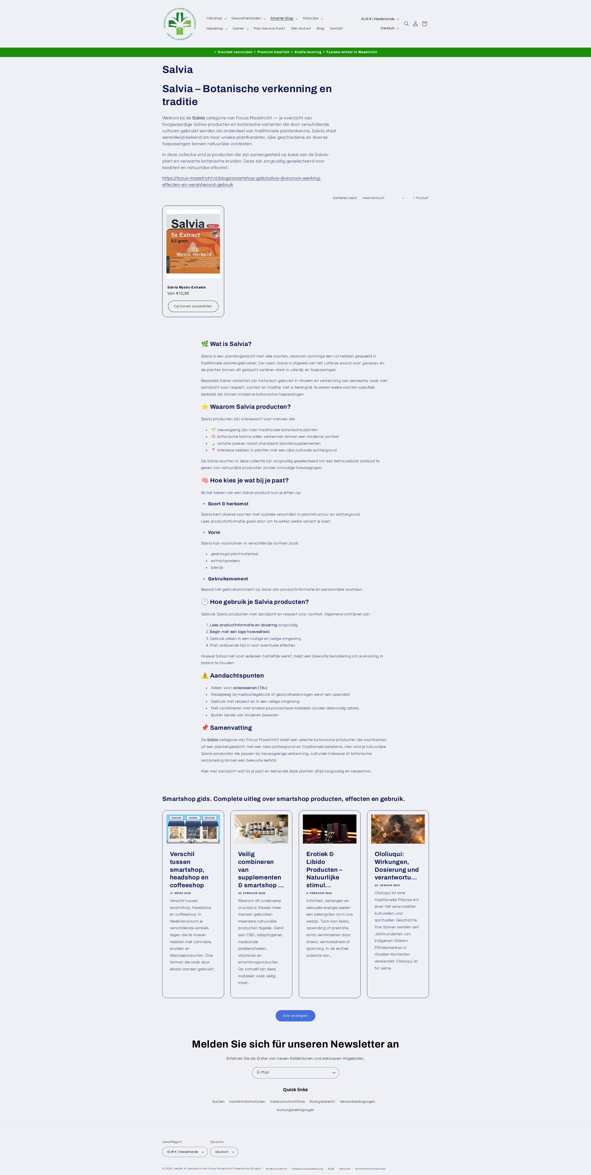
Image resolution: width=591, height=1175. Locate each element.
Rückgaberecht (322, 1101)
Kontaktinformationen (247, 1101)
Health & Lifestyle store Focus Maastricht (203, 1168)
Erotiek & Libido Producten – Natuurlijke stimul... (324, 870)
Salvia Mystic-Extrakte (186, 287)
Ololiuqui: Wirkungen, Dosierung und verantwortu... (396, 866)
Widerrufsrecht (276, 1169)
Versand (344, 1169)
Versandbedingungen (357, 1101)
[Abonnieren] (333, 1072)
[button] (215, 19)
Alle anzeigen (295, 1016)
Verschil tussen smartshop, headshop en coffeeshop (189, 870)
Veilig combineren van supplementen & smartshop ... (261, 870)
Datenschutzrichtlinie (287, 1101)
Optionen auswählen (193, 306)
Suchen (218, 1101)
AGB (331, 1169)
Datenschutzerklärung (307, 1169)
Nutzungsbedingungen (295, 1110)
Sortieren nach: (345, 198)
